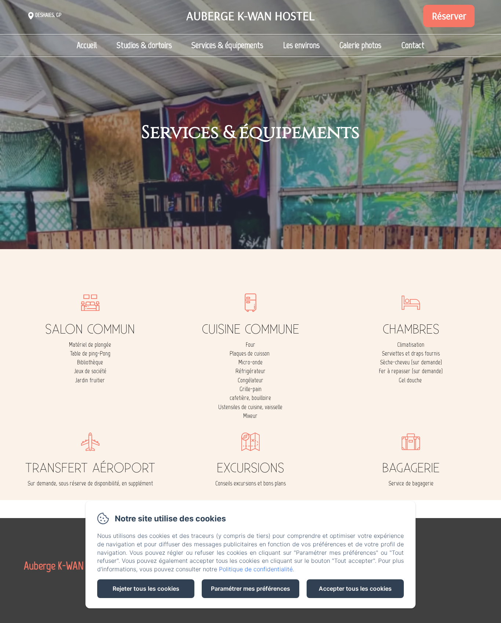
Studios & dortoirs (144, 45)
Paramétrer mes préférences (250, 588)
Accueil (87, 45)
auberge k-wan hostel (250, 15)
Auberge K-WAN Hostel (67, 565)
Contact (412, 45)
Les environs (301, 45)
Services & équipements (227, 45)
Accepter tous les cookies (355, 588)
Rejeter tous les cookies (146, 588)
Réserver (449, 16)
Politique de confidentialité (256, 569)
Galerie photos (360, 45)
